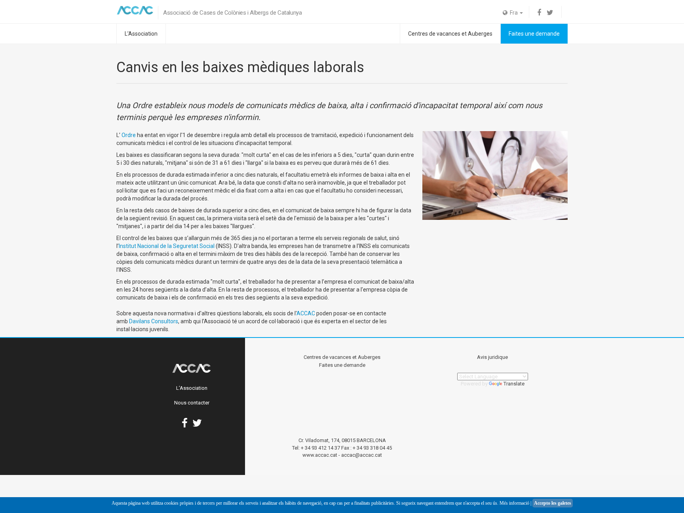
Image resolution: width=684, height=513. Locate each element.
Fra (513, 13)
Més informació (514, 503)
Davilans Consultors (153, 321)
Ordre (129, 135)
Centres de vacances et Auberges (450, 34)
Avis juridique (492, 357)
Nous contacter (191, 403)
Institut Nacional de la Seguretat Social (167, 246)
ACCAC (305, 313)
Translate (514, 384)
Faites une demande (534, 34)
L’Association (141, 34)
